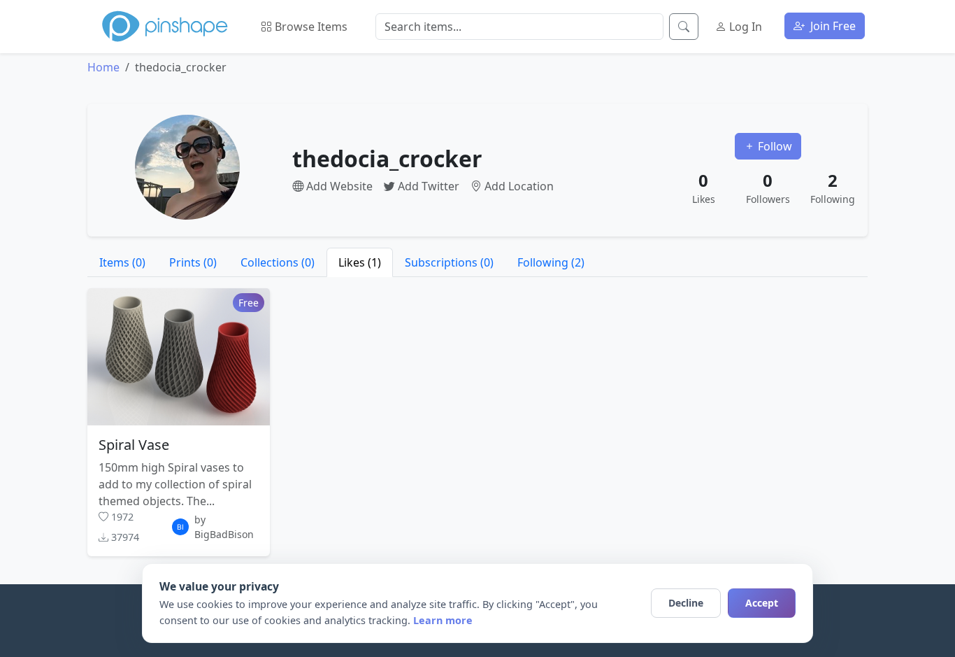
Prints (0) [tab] (193, 262)
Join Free (831, 26)
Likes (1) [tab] (359, 262)
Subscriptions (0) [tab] (449, 262)
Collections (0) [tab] (277, 262)
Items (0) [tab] (122, 262)
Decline (685, 602)
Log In (744, 26)
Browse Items (309, 26)
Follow (773, 146)
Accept (761, 602)
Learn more (443, 620)
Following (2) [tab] (550, 262)
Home (103, 67)
